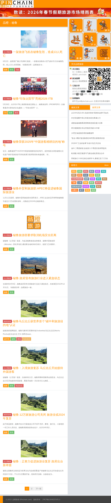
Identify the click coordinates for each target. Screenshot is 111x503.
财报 (80, 175)
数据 (91, 171)
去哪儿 (74, 190)
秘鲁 (6, 70)
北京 (85, 175)
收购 (92, 179)
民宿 (87, 190)
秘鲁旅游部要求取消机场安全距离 (34, 235)
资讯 (11, 70)
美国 (93, 190)
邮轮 (98, 179)
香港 (91, 183)
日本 (92, 186)
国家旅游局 (76, 186)
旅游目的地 (7, 321)
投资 (97, 175)
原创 (103, 171)
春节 (81, 190)
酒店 (97, 171)
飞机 (17, 70)
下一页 (38, 489)
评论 (85, 171)
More (106, 165)
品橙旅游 (17, 4)
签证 (98, 186)
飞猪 (74, 183)
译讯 (80, 171)
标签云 (74, 165)
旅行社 (98, 183)
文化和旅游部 (77, 179)
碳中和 (6, 339)
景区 (104, 179)
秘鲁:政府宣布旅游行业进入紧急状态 (36, 278)
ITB (5, 113)
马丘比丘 (26, 339)
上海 (80, 183)
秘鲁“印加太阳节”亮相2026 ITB (33, 98)
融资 (86, 179)
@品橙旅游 (82, 81)
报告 (91, 175)
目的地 (85, 186)
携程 (74, 175)
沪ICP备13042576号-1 (51, 500)
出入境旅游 (7, 52)
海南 (85, 183)
